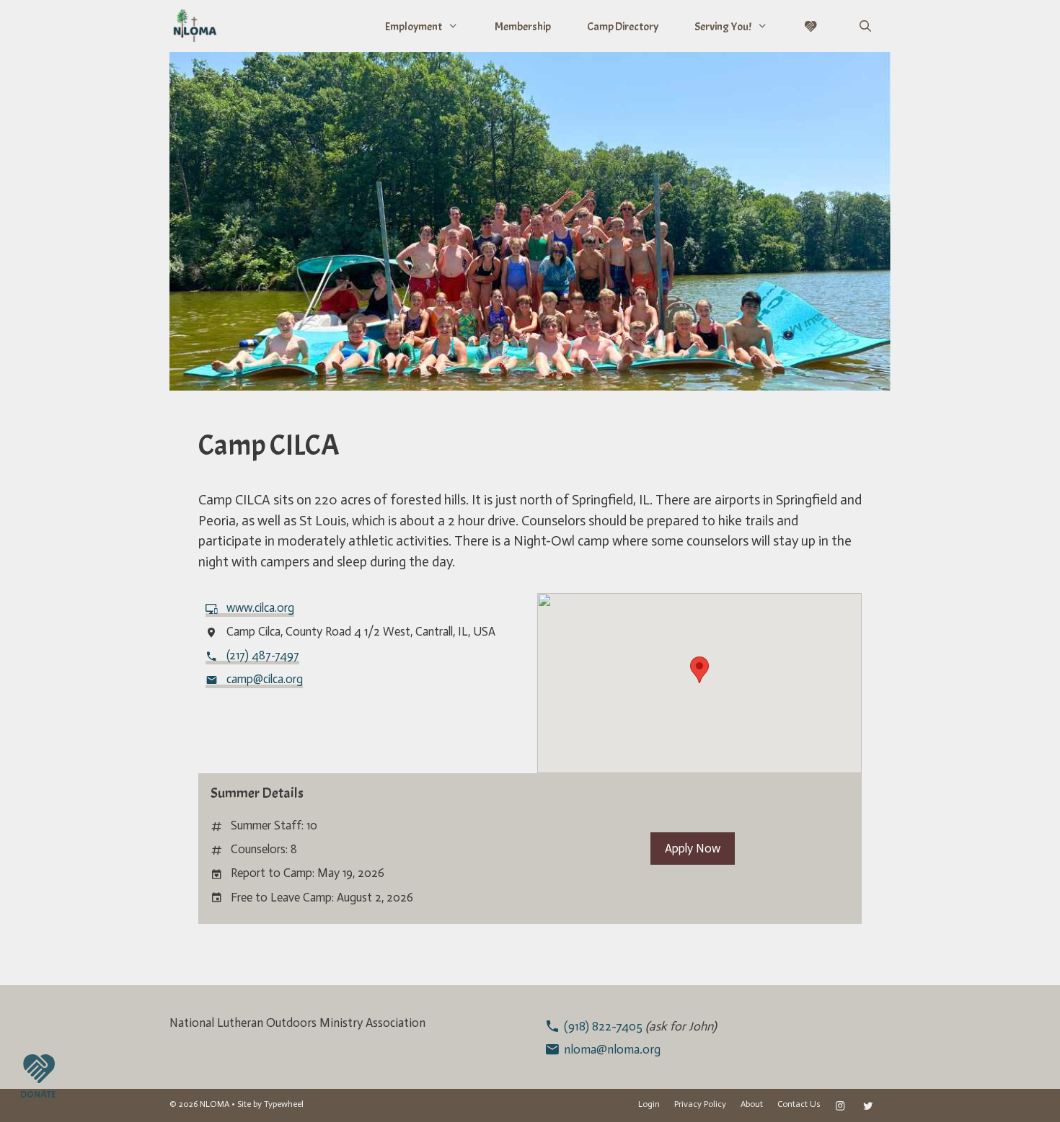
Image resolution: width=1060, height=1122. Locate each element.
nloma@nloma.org (612, 1049)
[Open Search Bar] (865, 26)
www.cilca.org (260, 607)
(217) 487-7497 (262, 655)
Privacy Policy (700, 1104)
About (752, 1104)
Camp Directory (622, 26)
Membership (523, 26)
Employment (413, 26)
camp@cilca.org (264, 679)
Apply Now (692, 848)
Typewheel (284, 1104)
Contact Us (799, 1104)
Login (649, 1104)
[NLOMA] (194, 25)
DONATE (38, 1094)
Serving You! (722, 26)
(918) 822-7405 (604, 1026)
